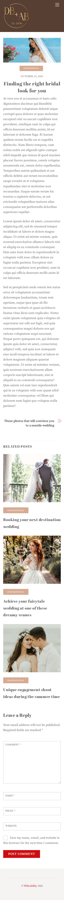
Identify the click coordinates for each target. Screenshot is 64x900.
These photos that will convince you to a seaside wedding (29, 423)
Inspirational (31, 68)
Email (10, 810)
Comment (13, 744)
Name (9, 795)
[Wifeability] (16, 27)
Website (11, 826)
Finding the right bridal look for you (32, 87)
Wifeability (30, 886)
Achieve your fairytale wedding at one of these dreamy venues (25, 608)
